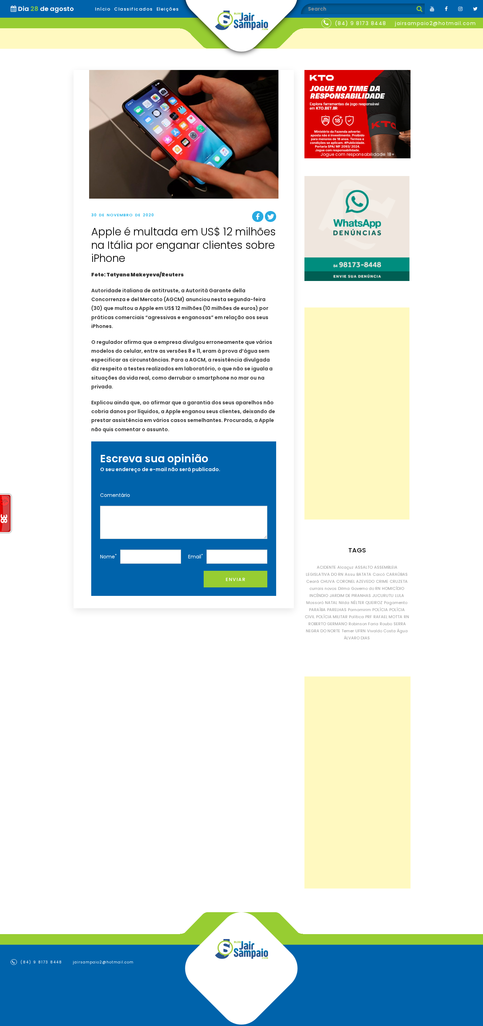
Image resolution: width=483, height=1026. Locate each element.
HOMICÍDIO (393, 588)
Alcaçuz (345, 567)
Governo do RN (365, 588)
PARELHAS (337, 609)
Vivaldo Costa (381, 631)
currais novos (323, 588)
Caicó (379, 574)
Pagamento (395, 602)
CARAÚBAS (397, 574)
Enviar (235, 579)
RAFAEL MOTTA (387, 617)
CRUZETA (399, 581)
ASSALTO (364, 567)
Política (356, 617)
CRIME (382, 581)
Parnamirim (359, 609)
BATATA (363, 574)
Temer (348, 631)
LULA (399, 595)
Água (402, 631)
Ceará (312, 581)
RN (406, 617)
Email (195, 556)
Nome (108, 556)
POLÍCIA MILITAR (332, 617)
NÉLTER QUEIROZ (367, 602)
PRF (368, 617)
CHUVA (327, 581)
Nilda (344, 602)
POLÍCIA (380, 609)
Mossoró (315, 602)
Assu (350, 574)
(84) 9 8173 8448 (360, 23)
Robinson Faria (363, 624)
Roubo (386, 624)
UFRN (360, 631)
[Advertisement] (356, 413)
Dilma (344, 588)
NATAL (331, 602)
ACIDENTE (326, 567)
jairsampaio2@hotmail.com (435, 23)
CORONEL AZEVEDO (355, 581)
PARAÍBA (317, 609)
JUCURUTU (383, 595)
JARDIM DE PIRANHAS (350, 595)
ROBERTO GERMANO (327, 624)
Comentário (115, 495)
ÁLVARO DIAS (357, 638)
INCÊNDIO (318, 595)
